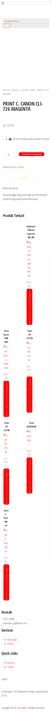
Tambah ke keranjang (31, 154)
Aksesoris (15, 90)
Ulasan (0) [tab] (24, 178)
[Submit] (7, 26)
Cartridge (24, 90)
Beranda (6, 90)
